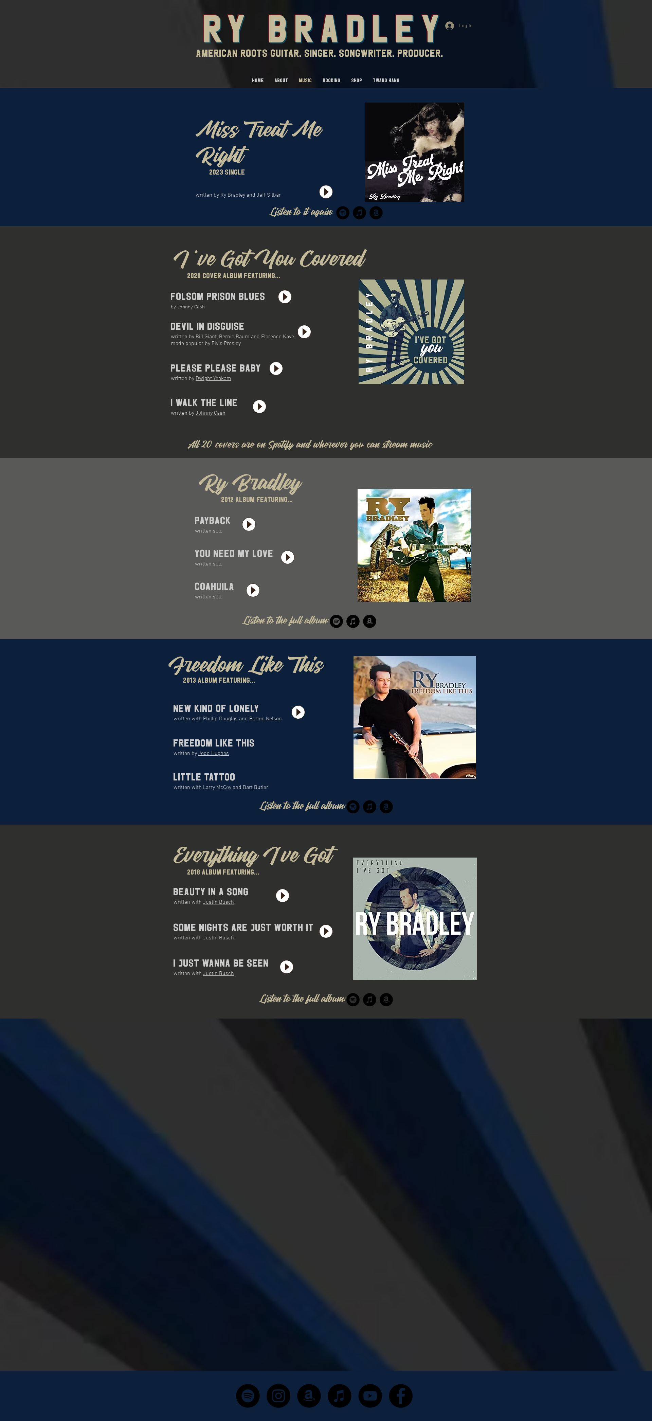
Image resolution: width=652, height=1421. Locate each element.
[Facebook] (401, 1396)
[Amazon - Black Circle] (309, 1396)
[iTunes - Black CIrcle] (339, 1396)
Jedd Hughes (213, 753)
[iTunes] (359, 212)
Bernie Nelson (265, 719)
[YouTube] (370, 1396)
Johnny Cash (210, 413)
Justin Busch (218, 902)
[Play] (326, 191)
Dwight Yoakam (213, 378)
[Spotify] (342, 212)
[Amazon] (376, 212)
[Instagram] (278, 1396)
